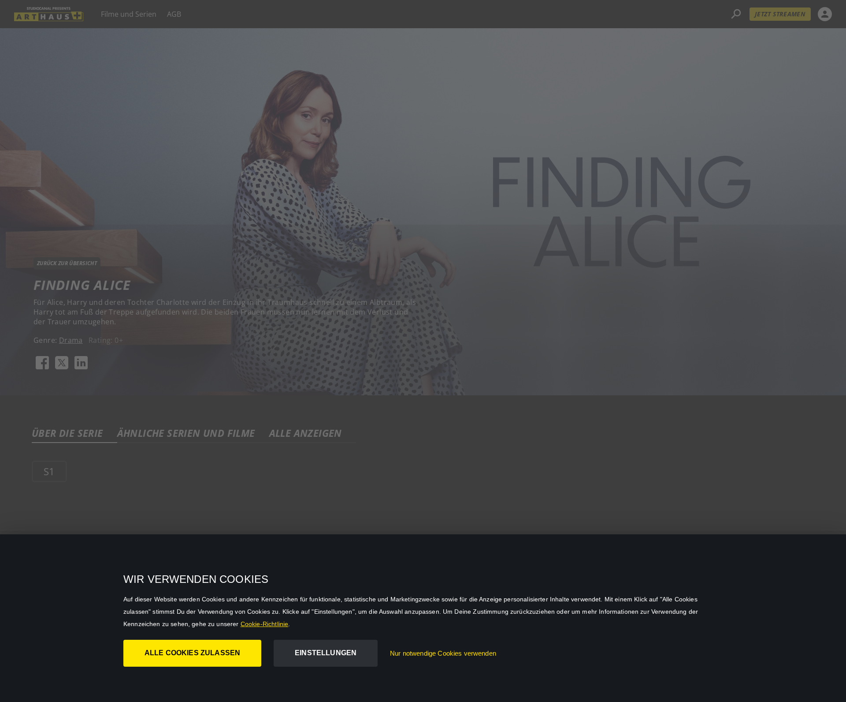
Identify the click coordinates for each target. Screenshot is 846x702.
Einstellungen (325, 653)
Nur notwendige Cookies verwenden (443, 653)
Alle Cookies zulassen (192, 653)
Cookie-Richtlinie (265, 623)
